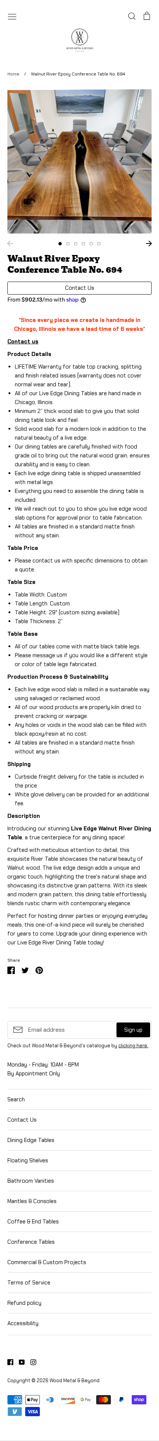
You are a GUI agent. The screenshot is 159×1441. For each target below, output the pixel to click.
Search (16, 1099)
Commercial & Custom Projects (46, 1262)
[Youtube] (19, 1362)
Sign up (133, 1030)
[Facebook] (7, 1362)
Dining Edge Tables (30, 1140)
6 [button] (99, 243)
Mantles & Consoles (32, 1201)
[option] (79, 161)
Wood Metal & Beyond (74, 1380)
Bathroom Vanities (30, 1181)
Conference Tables (31, 1242)
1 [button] (60, 243)
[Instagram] (30, 1362)
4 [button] (83, 243)
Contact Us (22, 1119)
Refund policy (24, 1303)
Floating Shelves (27, 1160)
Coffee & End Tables (33, 1221)
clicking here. (133, 1045)
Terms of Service (28, 1282)
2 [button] (68, 243)
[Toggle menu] (12, 16)
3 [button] (75, 243)
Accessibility (22, 1323)
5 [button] (91, 243)
